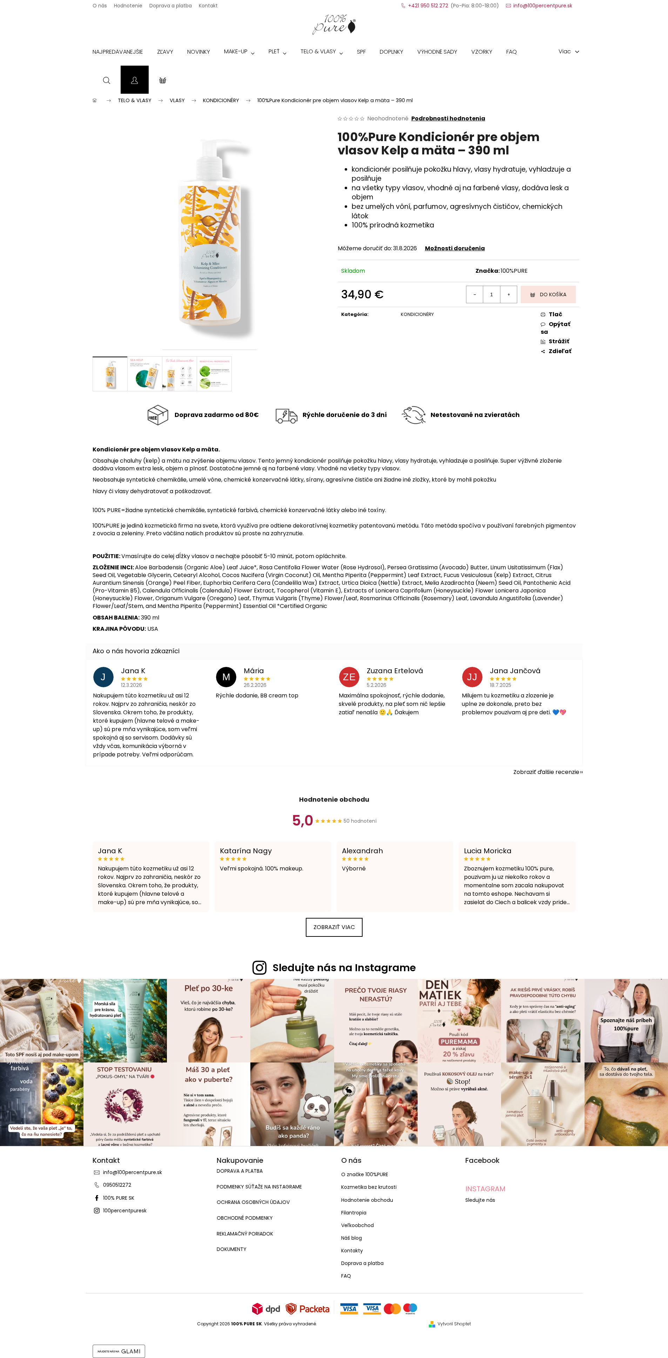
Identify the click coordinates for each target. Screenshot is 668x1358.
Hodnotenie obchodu (334, 799)
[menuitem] (118, 53)
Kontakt (208, 3)
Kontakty (352, 1250)
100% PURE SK (118, 1197)
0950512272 (117, 1184)
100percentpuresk (125, 1210)
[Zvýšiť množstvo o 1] (508, 294)
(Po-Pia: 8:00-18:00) (453, 3)
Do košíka (553, 294)
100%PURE (514, 271)
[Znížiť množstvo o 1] (474, 294)
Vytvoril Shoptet (454, 1324)
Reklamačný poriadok (245, 1234)
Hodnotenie (128, 3)
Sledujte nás (480, 1200)
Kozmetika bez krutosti (369, 1187)
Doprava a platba (170, 3)
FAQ (346, 1275)
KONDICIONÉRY (417, 314)
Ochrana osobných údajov (253, 1202)
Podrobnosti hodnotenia (448, 118)
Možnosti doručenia (455, 248)
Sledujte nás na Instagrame (344, 968)
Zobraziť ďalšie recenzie (546, 772)
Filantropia (353, 1212)
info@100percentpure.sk (132, 1172)
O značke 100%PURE (364, 1174)
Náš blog (351, 1237)
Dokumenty (232, 1249)
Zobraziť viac (334, 927)
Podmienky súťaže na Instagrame (259, 1187)
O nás (100, 3)
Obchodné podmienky (245, 1218)
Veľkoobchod (357, 1225)
